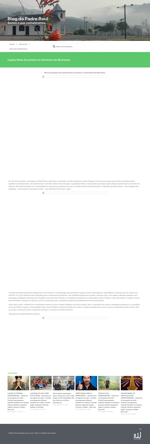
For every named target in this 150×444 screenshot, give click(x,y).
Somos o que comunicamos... (27, 23)
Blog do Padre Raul (28, 18)
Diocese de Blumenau (18, 49)
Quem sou (23, 44)
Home (12, 44)
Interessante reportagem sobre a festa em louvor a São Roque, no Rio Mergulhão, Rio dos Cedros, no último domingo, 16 (63, 398)
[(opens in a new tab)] (63, 383)
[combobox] (67, 46)
